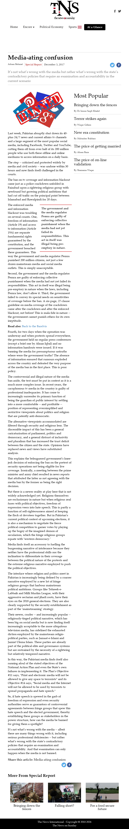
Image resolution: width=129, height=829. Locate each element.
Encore (27, 27)
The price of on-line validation (90, 162)
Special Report (33, 64)
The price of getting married (97, 146)
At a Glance (94, 27)
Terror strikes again (90, 118)
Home (14, 27)
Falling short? (64, 805)
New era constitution (91, 132)
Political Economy (51, 27)
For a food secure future (102, 807)
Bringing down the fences (95, 105)
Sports (73, 27)
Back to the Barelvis (34, 326)
